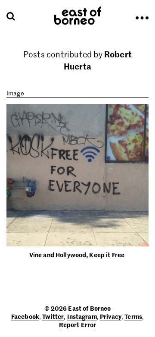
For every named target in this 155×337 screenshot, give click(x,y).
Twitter (53, 316)
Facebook (25, 316)
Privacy (110, 316)
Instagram (82, 316)
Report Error (77, 324)
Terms (133, 316)
